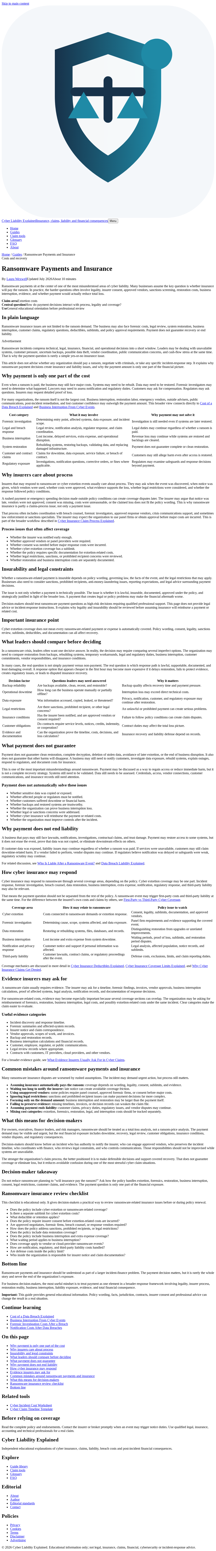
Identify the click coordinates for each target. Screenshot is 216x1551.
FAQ (13, 243)
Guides (15, 232)
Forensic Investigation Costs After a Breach (39, 1324)
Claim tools (17, 236)
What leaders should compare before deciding (40, 1357)
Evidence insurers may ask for (30, 1372)
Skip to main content (15, 3)
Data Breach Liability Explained (122, 863)
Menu (113, 221)
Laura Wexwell (17, 279)
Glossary (16, 240)
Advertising (18, 1540)
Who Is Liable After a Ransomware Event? (66, 863)
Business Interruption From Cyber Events (66, 407)
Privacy (15, 1525)
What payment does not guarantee (32, 1361)
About (14, 247)
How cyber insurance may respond (33, 1368)
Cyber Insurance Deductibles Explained (97, 966)
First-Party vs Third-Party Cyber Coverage (152, 900)
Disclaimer (17, 1536)
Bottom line (18, 1387)
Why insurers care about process (31, 1349)
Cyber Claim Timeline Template (31, 1409)
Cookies (15, 1529)
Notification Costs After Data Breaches (36, 1328)
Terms (14, 1532)
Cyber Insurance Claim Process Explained (86, 521)
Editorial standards (22, 1503)
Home (14, 228)
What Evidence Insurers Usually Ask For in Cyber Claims (85, 1060)
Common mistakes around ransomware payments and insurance (52, 1376)
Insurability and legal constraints (31, 1353)
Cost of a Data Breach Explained (32, 1316)
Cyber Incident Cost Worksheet (31, 1405)
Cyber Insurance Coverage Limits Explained (155, 966)
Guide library (19, 1466)
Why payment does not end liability (33, 1364)
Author (15, 1499)
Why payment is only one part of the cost (37, 1345)
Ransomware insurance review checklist (36, 1383)
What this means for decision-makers (34, 1380)
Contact (15, 1507)
